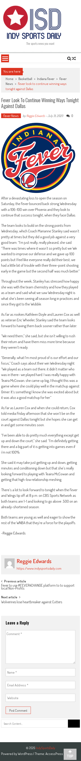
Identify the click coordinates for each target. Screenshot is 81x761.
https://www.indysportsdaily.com (39, 568)
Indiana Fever (45, 79)
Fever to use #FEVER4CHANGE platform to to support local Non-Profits (37, 587)
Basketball (25, 79)
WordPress (25, 754)
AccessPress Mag (57, 754)
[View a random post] (74, 58)
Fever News (11, 116)
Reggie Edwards (35, 116)
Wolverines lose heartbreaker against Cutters (31, 602)
